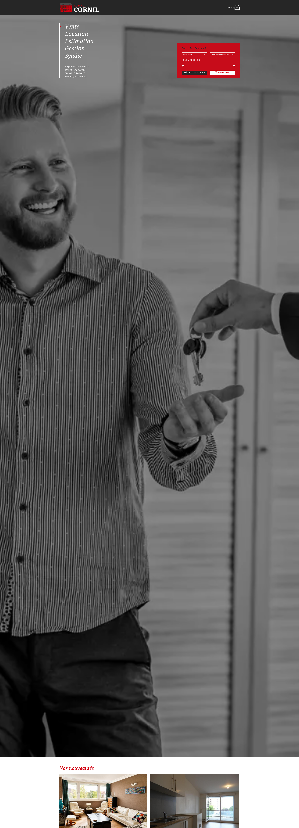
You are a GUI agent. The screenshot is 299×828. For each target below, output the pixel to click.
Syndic (73, 55)
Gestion (75, 48)
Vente (72, 26)
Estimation (79, 41)
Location (76, 33)
